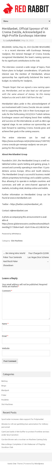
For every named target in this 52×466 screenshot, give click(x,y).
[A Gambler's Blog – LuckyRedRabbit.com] (26, 13)
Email (5, 336)
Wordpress (39, 464)
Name (5, 324)
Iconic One (12, 464)
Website (6, 348)
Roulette (5, 400)
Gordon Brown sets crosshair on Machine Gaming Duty (24, 439)
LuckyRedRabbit (13, 40)
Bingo (3, 386)
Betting (4, 381)
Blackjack (5, 390)
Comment (7, 291)
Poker (3, 395)
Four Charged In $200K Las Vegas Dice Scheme (38, 257)
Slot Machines (17, 241)
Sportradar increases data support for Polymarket (22, 419)
